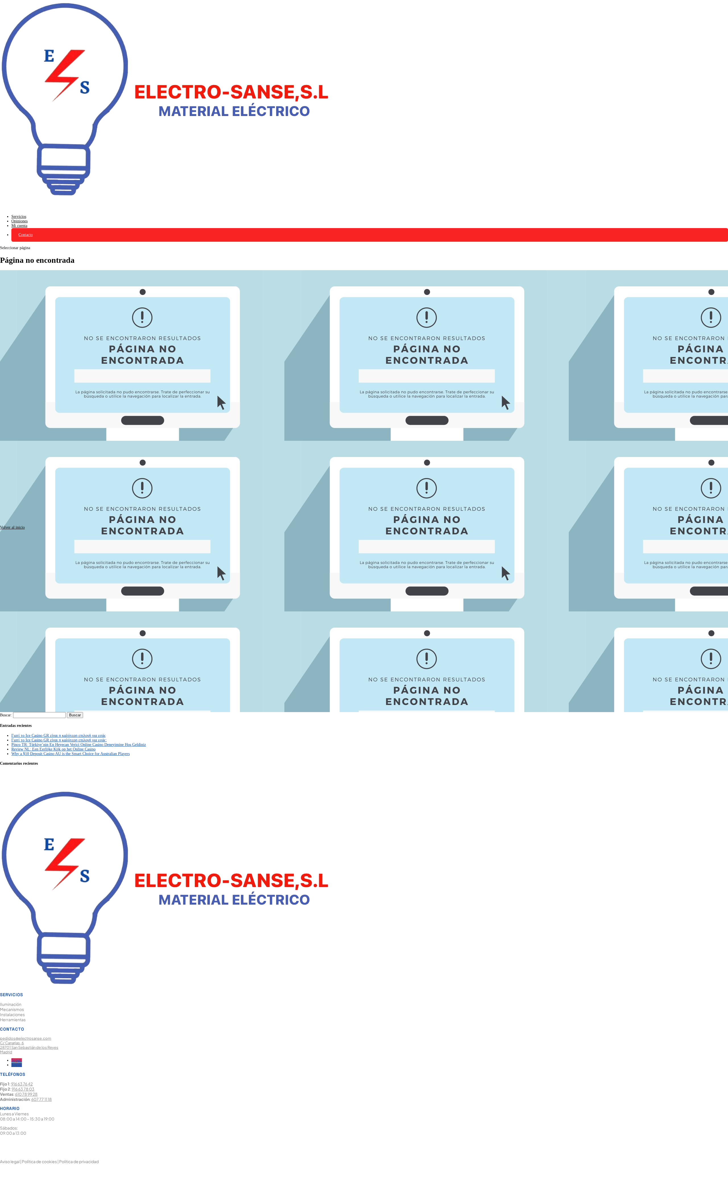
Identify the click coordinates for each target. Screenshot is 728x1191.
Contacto (25, 235)
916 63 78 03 (23, 1088)
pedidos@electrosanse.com (25, 1038)
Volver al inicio (12, 527)
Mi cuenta (19, 226)
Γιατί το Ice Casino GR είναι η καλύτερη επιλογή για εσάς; (59, 740)
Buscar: (6, 715)
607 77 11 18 (41, 1099)
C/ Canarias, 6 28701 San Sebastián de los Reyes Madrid (29, 1047)
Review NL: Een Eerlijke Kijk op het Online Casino (53, 749)
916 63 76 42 (22, 1083)
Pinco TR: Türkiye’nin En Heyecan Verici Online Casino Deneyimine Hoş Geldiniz (78, 745)
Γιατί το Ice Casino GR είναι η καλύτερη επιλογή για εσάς (58, 735)
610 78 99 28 (26, 1094)
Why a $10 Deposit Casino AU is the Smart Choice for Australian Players (70, 754)
